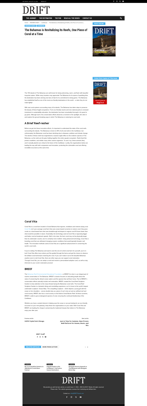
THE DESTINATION (45, 18)
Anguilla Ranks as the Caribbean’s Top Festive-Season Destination (54, 368)
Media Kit (43, 1)
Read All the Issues (72, 18)
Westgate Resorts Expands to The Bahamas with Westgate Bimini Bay (78, 368)
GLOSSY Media (87, 387)
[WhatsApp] (40, 41)
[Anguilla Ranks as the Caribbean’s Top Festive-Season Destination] (57, 357)
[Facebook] (114, 1)
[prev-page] (85, 347)
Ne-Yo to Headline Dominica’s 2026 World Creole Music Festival (34, 368)
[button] (121, 18)
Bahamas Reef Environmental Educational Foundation (45, 274)
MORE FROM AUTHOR (49, 347)
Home (26, 23)
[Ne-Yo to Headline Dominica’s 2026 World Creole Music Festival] (35, 357)
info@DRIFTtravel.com (77, 393)
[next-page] (88, 347)
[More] (54, 41)
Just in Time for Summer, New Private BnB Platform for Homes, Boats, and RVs (74, 323)
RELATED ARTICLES (33, 347)
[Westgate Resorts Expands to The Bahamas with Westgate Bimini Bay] (79, 357)
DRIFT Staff (40, 334)
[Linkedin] (45, 41)
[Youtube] (123, 1)
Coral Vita (28, 229)
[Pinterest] (36, 41)
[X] (120, 1)
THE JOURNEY (31, 18)
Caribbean (44, 23)
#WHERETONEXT (34, 23)
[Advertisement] (88, 9)
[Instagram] (117, 1)
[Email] (50, 41)
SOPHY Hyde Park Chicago (34, 321)
